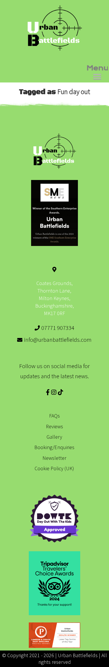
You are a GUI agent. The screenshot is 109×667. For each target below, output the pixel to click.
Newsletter (54, 458)
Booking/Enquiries (54, 447)
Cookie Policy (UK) (54, 468)
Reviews (54, 426)
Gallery (54, 436)
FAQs (54, 415)
